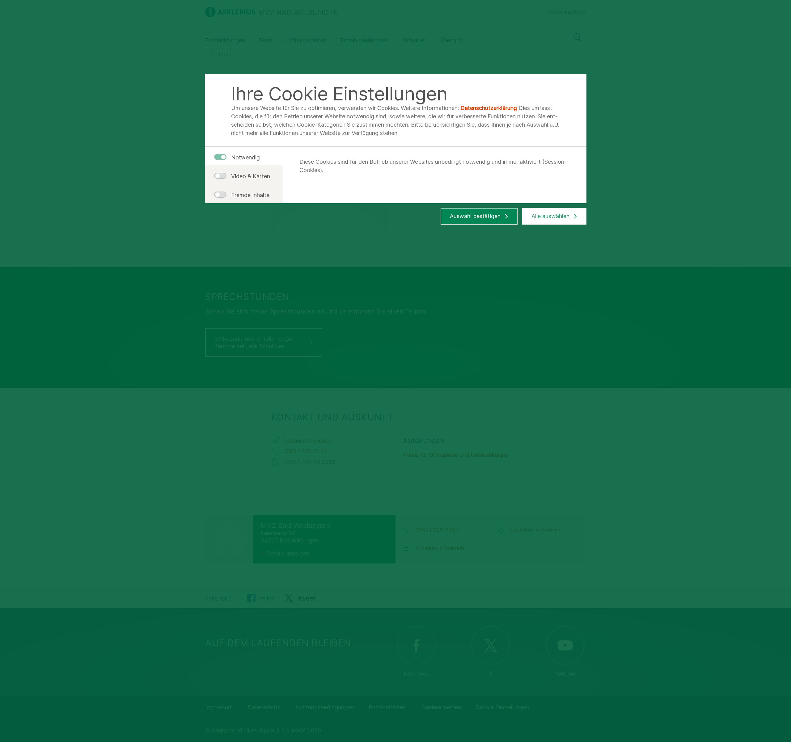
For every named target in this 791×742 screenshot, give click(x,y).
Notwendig (245, 157)
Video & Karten (248, 176)
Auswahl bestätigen (475, 216)
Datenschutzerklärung (488, 108)
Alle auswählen (550, 216)
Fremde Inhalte (248, 195)
